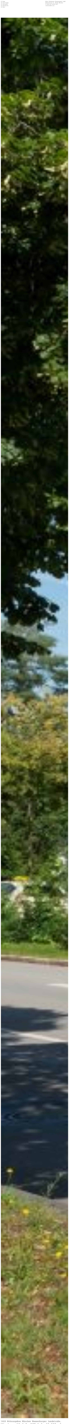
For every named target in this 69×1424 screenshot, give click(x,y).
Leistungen (6, 2)
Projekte (5, 4)
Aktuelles (5, 5)
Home (4, 1)
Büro (4, 7)
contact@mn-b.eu (49, 5)
